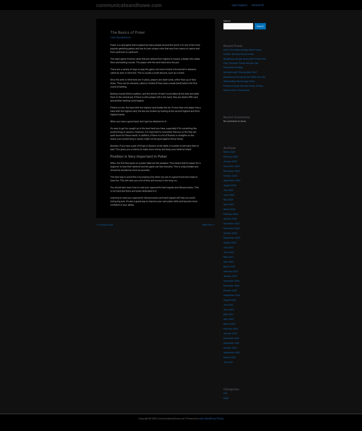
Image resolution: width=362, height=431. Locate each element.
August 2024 (229, 185)
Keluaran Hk (258, 5)
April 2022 (228, 319)
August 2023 (229, 242)
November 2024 (231, 171)
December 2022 (231, 280)
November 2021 (231, 343)
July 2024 (228, 190)
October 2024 (230, 175)
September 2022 (231, 295)
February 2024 (230, 214)
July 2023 (228, 247)
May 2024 (228, 199)
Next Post (208, 224)
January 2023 (230, 276)
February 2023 (230, 271)
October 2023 (230, 233)
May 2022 (228, 314)
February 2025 (230, 156)
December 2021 (231, 338)
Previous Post (104, 224)
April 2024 (228, 204)
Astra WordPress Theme (211, 418)
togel (226, 398)
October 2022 (230, 290)
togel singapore (239, 5)
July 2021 (228, 362)
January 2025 (230, 161)
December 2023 (231, 223)
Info (113, 37)
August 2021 (229, 357)
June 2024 (228, 195)
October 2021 (230, 347)
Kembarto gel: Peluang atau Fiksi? (240, 72)
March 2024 (229, 209)
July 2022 (228, 304)
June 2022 (228, 309)
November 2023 (231, 228)
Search (226, 21)
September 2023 (231, 237)
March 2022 (229, 324)
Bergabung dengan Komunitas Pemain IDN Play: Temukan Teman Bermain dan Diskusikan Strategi (244, 63)
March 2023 (229, 266)
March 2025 (229, 152)
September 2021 (231, 352)
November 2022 (231, 285)
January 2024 (230, 218)
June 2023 (228, 252)
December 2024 (231, 166)
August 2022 (229, 300)
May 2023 (228, 257)
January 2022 (230, 333)
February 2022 (230, 328)
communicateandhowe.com (129, 5)
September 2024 (231, 180)
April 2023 (228, 261)
